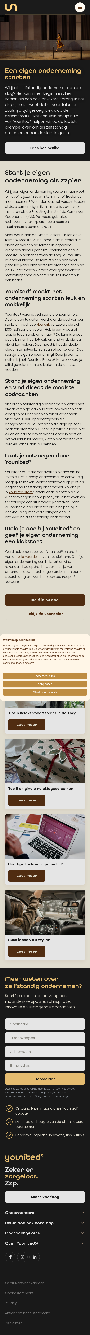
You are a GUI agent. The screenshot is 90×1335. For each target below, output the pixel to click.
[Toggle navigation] (80, 7)
